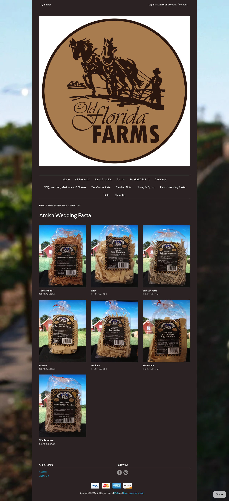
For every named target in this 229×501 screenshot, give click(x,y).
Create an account (166, 4)
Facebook (119, 472)
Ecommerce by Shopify (133, 493)
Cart (185, 4)
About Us (44, 475)
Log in (152, 4)
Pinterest (125, 472)
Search (43, 471)
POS (116, 493)
